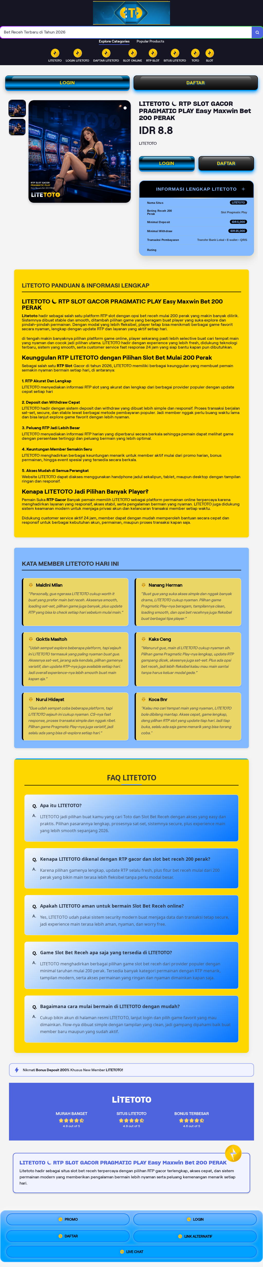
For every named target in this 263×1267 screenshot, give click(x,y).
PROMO (71, 1221)
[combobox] (126, 32)
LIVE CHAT (134, 1250)
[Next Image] (127, 152)
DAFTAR (195, 82)
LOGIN (67, 82)
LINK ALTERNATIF (198, 1235)
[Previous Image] (33, 152)
